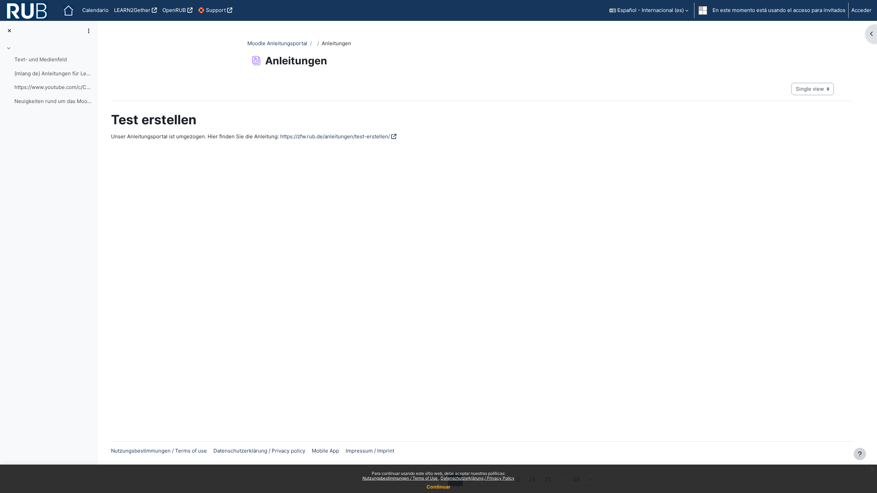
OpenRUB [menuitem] (174, 10)
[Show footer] (860, 454)
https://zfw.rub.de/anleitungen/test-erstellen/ (335, 136)
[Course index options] (89, 31)
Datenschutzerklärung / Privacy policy (259, 450)
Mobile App (325, 450)
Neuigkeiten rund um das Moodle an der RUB (53, 101)
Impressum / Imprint (370, 450)
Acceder (861, 10)
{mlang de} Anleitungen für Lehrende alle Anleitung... (53, 73)
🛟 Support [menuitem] (212, 10)
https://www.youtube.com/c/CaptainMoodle (53, 87)
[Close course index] (9, 31)
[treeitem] (48, 75)
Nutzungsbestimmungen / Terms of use (159, 450)
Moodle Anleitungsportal (277, 43)
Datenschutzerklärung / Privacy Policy (478, 478)
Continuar (438, 487)
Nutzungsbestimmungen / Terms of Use (400, 478)
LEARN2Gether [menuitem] (132, 10)
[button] (649, 10)
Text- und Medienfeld (40, 59)
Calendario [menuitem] (95, 10)
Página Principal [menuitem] (68, 10)
